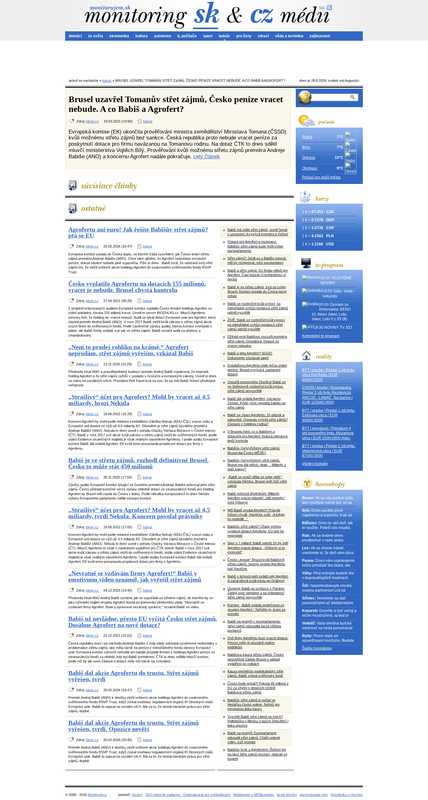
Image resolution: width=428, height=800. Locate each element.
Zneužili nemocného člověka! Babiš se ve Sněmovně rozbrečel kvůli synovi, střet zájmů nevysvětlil (256, 386)
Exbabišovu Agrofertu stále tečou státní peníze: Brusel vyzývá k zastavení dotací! (257, 369)
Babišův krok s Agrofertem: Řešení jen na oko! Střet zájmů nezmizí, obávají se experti (257, 754)
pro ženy (244, 36)
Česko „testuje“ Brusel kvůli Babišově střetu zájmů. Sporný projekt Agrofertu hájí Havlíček (256, 564)
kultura (141, 36)
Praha (307, 137)
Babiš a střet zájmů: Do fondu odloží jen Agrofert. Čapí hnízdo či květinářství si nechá (257, 275)
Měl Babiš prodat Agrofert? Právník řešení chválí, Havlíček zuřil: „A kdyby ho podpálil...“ (256, 514)
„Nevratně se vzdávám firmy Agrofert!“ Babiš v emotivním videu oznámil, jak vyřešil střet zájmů (134, 576)
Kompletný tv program (320, 336)
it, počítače (187, 36)
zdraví (263, 36)
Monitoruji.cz (97, 795)
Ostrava (308, 157)
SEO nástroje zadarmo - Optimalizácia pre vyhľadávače (187, 795)
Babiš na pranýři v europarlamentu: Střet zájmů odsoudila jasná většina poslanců (254, 626)
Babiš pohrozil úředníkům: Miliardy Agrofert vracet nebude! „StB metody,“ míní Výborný (256, 498)
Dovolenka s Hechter (347, 795)
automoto (162, 36)
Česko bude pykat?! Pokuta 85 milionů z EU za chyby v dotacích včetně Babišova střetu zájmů (258, 688)
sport (207, 36)
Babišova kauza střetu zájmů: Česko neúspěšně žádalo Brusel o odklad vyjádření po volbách (255, 659)
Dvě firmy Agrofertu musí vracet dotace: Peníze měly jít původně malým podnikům (257, 642)
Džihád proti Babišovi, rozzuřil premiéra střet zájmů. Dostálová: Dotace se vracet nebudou (257, 341)
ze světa (95, 36)
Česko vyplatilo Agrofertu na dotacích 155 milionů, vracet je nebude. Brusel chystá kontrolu (137, 286)
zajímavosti (320, 36)
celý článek (206, 156)
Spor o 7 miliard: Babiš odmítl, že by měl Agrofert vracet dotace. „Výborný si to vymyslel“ (257, 547)
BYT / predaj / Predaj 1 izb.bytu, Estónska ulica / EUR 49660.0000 (328, 415)
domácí (75, 36)
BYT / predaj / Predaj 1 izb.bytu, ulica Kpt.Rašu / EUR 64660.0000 (328, 375)
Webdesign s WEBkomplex (253, 795)
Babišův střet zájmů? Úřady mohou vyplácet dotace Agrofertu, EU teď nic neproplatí (255, 531)
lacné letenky (287, 795)
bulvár (224, 36)
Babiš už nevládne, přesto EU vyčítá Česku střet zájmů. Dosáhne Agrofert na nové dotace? (142, 621)
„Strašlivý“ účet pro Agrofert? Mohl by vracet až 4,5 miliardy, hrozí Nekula (139, 399)
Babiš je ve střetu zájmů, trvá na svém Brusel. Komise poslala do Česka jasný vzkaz (257, 291)
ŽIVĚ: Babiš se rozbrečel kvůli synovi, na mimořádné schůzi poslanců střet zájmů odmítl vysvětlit (256, 324)
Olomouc (309, 168)
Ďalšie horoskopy (317, 648)
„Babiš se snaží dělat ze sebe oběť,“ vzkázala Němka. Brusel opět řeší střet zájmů (257, 481)
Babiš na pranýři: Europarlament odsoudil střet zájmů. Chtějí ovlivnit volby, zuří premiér (253, 737)
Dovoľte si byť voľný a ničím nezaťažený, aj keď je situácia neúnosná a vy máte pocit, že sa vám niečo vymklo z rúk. (329, 613)
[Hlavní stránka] (135, 16)
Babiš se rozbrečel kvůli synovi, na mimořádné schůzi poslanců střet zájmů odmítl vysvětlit (257, 308)
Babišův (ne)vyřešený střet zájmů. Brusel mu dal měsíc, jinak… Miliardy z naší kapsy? (256, 464)
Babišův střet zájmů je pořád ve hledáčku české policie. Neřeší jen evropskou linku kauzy (253, 704)
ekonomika (119, 36)
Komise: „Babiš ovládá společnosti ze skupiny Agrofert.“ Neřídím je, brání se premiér (256, 609)
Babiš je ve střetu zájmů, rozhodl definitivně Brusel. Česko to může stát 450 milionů (138, 463)
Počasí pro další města (321, 177)
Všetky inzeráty (315, 464)
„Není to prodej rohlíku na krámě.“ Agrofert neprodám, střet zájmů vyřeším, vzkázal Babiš (130, 350)
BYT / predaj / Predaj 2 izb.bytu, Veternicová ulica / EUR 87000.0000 (328, 451)
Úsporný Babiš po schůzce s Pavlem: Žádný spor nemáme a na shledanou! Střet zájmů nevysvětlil (256, 593)
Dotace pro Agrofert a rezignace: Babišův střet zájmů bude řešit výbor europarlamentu (255, 246)
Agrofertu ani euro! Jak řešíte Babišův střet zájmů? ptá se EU (138, 232)
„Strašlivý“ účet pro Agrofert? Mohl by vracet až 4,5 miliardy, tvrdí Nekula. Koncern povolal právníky (139, 513)
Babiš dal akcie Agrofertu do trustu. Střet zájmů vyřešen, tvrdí (133, 675)
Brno (306, 147)
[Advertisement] (214, 58)
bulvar (147, 246)
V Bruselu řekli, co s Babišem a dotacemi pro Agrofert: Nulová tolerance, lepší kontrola (258, 436)
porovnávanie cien (314, 795)
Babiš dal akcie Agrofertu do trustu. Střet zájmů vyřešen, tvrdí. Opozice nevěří (133, 725)
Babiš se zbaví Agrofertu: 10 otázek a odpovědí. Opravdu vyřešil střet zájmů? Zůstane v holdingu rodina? (257, 419)
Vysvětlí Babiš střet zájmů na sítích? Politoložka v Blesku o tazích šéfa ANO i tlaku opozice (257, 721)
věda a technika (289, 36)
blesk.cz (92, 121)
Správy (137, 795)
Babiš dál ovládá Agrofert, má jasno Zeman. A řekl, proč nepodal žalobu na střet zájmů (256, 403)
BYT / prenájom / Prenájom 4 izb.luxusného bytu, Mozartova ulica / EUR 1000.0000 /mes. (328, 433)
